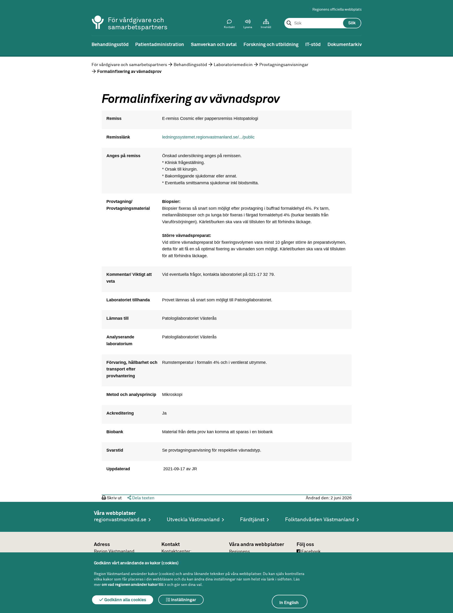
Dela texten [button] (143, 498)
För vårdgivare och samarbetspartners (129, 65)
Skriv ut (114, 498)
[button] (247, 25)
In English (289, 603)
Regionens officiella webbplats (337, 9)
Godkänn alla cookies (124, 600)
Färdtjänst (252, 519)
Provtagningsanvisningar (283, 65)
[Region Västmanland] (98, 15)
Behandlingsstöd (190, 65)
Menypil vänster (7, 44)
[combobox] (322, 23)
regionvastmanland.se (120, 519)
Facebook (310, 552)
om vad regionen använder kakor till (133, 585)
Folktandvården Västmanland (319, 519)
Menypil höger (446, 44)
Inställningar (183, 600)
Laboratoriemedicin (233, 65)
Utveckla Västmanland (193, 519)
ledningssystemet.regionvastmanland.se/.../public (208, 137)
